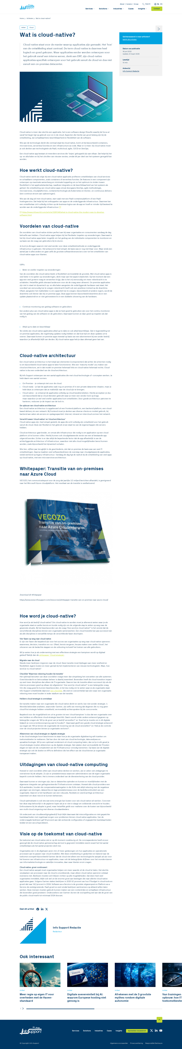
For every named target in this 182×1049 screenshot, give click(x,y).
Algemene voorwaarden (119, 1043)
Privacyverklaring (136, 1043)
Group (136, 4)
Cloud (31, 27)
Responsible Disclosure (153, 1043)
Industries (117, 9)
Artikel (23, 27)
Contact (157, 9)
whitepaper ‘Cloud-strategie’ (51, 655)
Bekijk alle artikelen (130, 39)
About (122, 4)
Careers (129, 4)
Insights (141, 9)
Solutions (103, 9)
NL (158, 4)
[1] (60, 207)
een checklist (56, 691)
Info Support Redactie (131, 71)
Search (147, 4)
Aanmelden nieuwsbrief (137, 1031)
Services (89, 9)
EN (161, 4)
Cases (131, 9)
